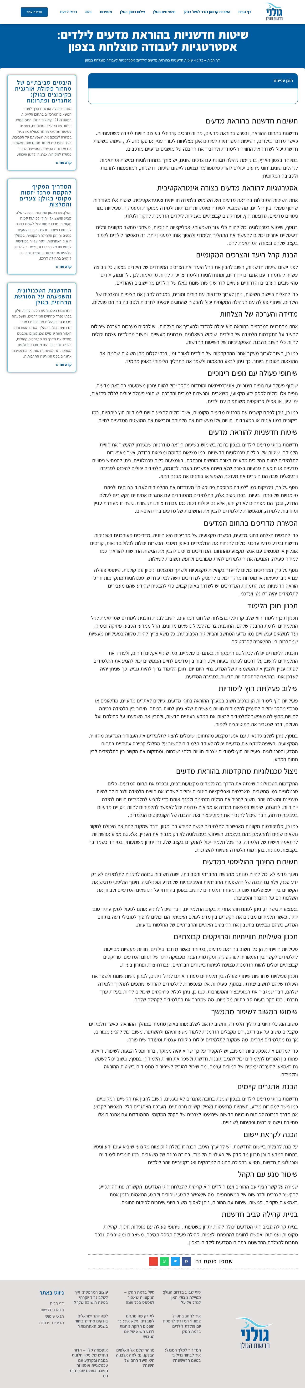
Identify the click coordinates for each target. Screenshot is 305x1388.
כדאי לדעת (68, 12)
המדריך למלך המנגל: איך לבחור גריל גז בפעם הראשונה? (183, 1355)
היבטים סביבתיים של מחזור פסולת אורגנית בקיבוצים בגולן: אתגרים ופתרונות (43, 91)
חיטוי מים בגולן (164, 12)
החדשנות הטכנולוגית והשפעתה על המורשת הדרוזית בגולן (43, 296)
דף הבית (244, 12)
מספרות (106, 12)
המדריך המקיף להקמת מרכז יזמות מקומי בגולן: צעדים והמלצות (46, 195)
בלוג (88, 12)
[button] (94, 81)
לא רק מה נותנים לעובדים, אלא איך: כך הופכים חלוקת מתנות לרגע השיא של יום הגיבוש (135, 1326)
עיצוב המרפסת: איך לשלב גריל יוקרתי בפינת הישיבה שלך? (91, 1297)
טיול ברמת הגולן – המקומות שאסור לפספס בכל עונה (139, 1297)
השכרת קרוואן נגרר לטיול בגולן (207, 12)
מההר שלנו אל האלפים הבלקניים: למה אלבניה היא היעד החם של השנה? (135, 1358)
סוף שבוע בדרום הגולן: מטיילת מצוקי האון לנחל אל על (182, 1297)
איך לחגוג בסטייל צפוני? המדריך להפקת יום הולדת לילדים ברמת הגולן (182, 1324)
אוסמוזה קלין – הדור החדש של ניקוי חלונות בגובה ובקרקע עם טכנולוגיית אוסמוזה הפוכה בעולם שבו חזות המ (89, 1363)
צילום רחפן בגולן (132, 12)
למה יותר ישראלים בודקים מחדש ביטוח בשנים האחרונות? (91, 1321)
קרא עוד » (63, 163)
